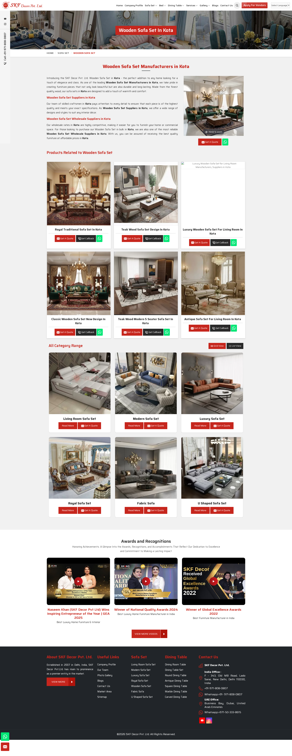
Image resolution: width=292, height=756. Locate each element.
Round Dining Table (175, 675)
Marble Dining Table (176, 691)
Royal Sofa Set (79, 503)
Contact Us (226, 5)
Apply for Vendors (255, 5)
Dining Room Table (175, 664)
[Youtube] (5, 19)
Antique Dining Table (176, 681)
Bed (161, 5)
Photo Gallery (104, 675)
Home (119, 5)
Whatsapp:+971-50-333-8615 (222, 712)
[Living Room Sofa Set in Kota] (80, 383)
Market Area (104, 691)
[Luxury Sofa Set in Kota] (212, 383)
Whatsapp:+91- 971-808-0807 (223, 694)
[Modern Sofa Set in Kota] (146, 383)
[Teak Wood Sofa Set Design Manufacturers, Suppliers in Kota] (146, 193)
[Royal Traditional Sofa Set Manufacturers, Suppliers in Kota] (79, 193)
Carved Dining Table (176, 697)
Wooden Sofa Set (141, 686)
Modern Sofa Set (146, 419)
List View (236, 346)
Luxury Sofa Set (212, 419)
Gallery (204, 5)
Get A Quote (66, 238)
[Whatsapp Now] (225, 142)
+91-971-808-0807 (216, 688)
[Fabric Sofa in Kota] (146, 468)
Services (190, 5)
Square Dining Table (176, 686)
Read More (68, 425)
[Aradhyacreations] (237, 5)
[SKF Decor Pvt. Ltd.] (24, 5)
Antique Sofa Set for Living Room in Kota (212, 319)
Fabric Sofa (146, 503)
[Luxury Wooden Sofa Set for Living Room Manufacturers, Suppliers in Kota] (213, 165)
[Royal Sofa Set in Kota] (80, 468)
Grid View (218, 346)
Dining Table (175, 5)
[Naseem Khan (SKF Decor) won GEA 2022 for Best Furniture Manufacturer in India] (213, 581)
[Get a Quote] (5, 746)
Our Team (102, 670)
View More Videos (146, 634)
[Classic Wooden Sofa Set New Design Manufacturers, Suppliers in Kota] (79, 283)
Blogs (215, 5)
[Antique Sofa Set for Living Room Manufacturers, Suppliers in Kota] (213, 283)
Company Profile (134, 5)
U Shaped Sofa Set (212, 503)
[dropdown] (156, 5)
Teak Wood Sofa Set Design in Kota (145, 229)
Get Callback (87, 238)
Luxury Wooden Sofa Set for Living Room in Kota (213, 231)
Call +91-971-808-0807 (5, 47)
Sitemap (102, 697)
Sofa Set (150, 5)
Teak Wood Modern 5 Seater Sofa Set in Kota (145, 321)
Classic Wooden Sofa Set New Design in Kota (78, 321)
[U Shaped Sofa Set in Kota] (212, 468)
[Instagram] (5, 24)
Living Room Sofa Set (79, 419)
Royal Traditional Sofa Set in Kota (78, 229)
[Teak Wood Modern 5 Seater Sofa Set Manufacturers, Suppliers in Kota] (146, 283)
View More (58, 682)
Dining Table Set (174, 670)
